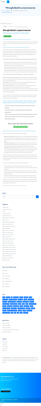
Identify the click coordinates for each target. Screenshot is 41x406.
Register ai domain (5, 220)
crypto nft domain (25, 301)
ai (11, 297)
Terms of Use (5, 383)
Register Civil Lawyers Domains (7, 224)
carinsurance (5, 301)
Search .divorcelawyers (6, 276)
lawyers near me (13, 308)
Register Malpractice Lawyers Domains (8, 247)
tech (18, 312)
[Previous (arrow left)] (0, 405)
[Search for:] (20, 196)
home (27, 303)
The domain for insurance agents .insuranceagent (10, 329)
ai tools (30, 297)
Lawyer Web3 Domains (6, 213)
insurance (4, 306)
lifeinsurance (28, 308)
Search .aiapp (4, 270)
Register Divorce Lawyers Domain (8, 230)
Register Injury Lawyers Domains (7, 241)
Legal (2, 383)
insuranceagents (16, 306)
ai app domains (16, 297)
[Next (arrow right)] (1, 405)
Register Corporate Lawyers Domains (8, 226)
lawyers (31, 306)
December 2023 (5, 346)
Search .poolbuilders (5, 286)
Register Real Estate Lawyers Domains (8, 253)
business (25, 299)
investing (21, 306)
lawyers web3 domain (21, 308)
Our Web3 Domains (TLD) (6, 215)
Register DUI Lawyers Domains (7, 232)
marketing (33, 308)
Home (3, 10)
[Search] (37, 196)
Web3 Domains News (6, 260)
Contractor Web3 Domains (6, 209)
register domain (29, 310)
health (23, 303)
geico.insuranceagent (6, 323)
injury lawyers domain (32, 303)
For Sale (3, 211)
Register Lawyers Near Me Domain (22, 10)
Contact (13, 383)
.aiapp (4, 297)
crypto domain (19, 301)
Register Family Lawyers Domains (8, 234)
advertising (8, 297)
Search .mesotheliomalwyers (7, 281)
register (24, 310)
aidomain (21, 297)
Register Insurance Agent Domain (8, 243)
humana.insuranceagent (6, 325)
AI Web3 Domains (5, 207)
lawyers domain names (6, 308)
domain (19, 303)
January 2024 (4, 344)
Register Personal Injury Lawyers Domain (9, 251)
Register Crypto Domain (6, 228)
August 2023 (11, 26)
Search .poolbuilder (5, 284)
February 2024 (4, 341)
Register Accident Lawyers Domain (8, 217)
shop (11, 312)
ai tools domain (5, 299)
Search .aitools (4, 273)
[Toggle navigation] (8, 1)
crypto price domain (6, 303)
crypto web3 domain (14, 303)
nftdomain (4, 310)
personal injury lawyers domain (12, 310)
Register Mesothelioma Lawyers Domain (9, 249)
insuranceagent (10, 306)
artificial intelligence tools (12, 299)
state (15, 312)
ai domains (26, 297)
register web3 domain (6, 312)
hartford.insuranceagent (6, 327)
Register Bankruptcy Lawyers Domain (8, 222)
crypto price (31, 301)
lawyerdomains (26, 306)
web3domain (26, 312)
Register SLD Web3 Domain (10, 10)
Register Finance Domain (6, 236)
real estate (19, 310)
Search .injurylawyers (5, 278)
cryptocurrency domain (11, 301)
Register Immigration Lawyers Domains (8, 239)
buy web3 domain (30, 299)
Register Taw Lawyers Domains (7, 258)
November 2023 (5, 348)
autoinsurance (20, 299)
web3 (21, 312)
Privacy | (10, 383)
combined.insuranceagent (6, 331)
